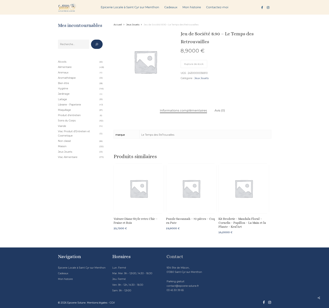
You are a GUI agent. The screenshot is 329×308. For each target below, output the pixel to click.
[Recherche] (97, 44)
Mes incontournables (80, 25)
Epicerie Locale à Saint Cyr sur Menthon (82, 267)
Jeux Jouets (132, 24)
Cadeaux (63, 273)
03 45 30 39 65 (175, 290)
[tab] (183, 110)
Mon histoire (65, 279)
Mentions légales (97, 302)
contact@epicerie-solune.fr (183, 285)
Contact (175, 256)
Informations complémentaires (183, 110)
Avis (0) (220, 110)
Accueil (118, 24)
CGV (112, 302)
